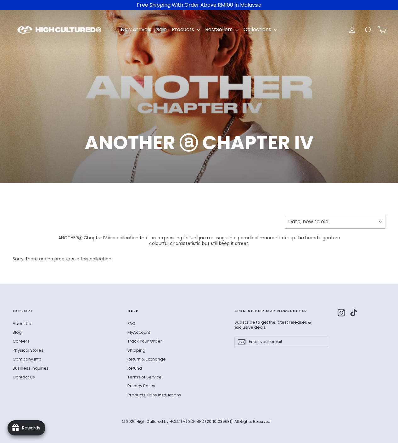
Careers (21, 341)
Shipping (136, 350)
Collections (258, 29)
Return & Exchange (146, 359)
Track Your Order (144, 341)
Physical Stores (28, 350)
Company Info (27, 359)
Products (183, 29)
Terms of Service (144, 377)
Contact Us (24, 377)
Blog (17, 332)
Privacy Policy (141, 386)
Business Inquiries (31, 368)
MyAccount (138, 332)
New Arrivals (136, 29)
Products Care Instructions (154, 395)
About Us (22, 324)
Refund (134, 368)
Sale (161, 29)
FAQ (131, 324)
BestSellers (219, 29)
